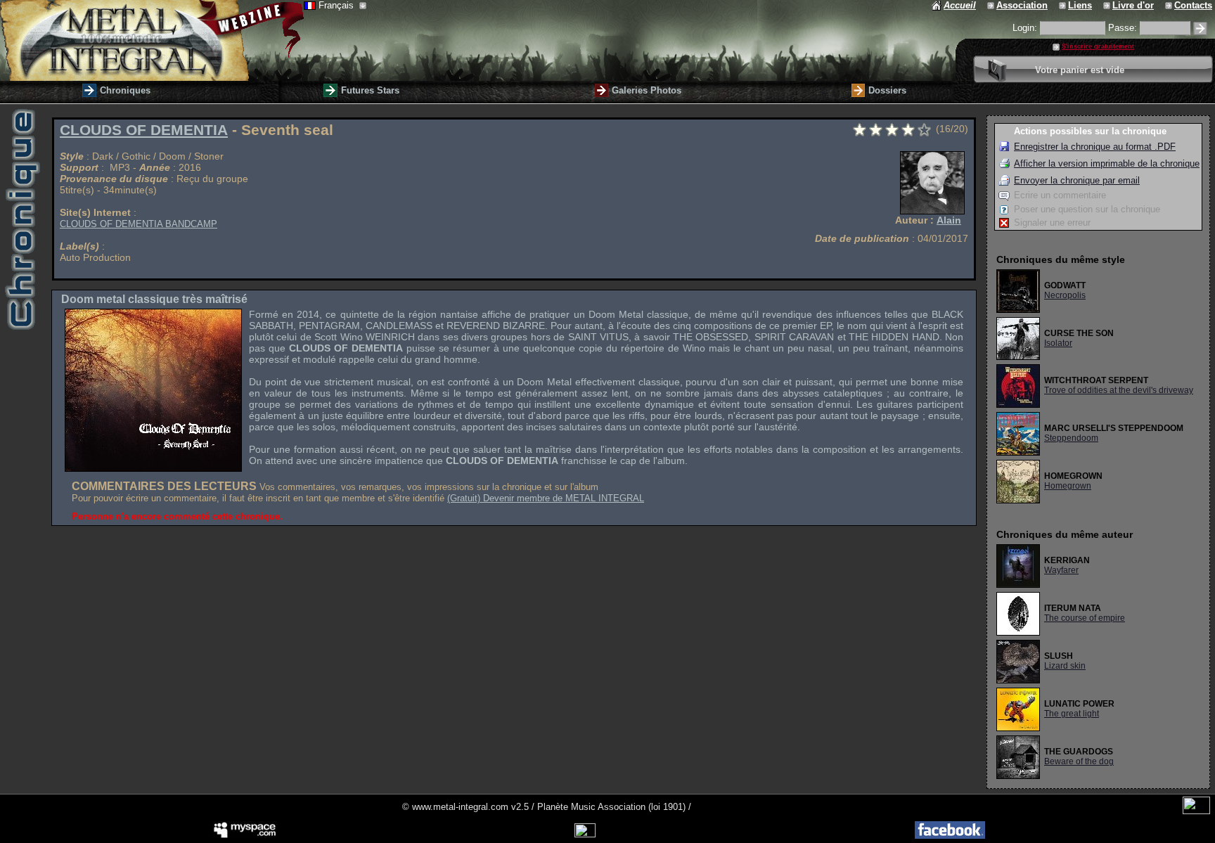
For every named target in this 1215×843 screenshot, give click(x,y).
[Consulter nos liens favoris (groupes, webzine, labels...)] (1063, 5)
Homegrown (1067, 486)
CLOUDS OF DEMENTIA (144, 130)
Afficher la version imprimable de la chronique (1107, 163)
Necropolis (1065, 295)
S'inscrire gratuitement (1098, 46)
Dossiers (887, 90)
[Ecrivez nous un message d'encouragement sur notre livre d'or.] (1107, 5)
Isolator (1058, 343)
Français (337, 5)
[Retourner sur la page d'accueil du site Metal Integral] (152, 40)
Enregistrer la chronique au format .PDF (1095, 146)
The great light (1071, 714)
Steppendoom (1071, 438)
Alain (949, 220)
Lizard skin (1065, 666)
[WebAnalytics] (1196, 811)
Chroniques (125, 90)
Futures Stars (370, 90)
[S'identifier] (1200, 28)
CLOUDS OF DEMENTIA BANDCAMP (138, 224)
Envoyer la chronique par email (1077, 180)
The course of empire (1084, 618)
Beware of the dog (1079, 761)
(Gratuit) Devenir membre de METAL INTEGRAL (545, 498)
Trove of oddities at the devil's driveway (1118, 390)
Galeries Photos (646, 90)
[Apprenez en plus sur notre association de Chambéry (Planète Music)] (991, 5)
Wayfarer (1061, 570)
